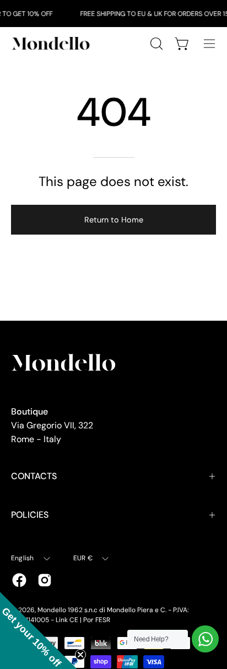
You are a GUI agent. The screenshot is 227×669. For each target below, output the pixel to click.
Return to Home (113, 220)
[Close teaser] (80, 654)
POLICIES (29, 515)
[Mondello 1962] (52, 43)
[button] (38, 630)
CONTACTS (34, 476)
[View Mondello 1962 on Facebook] (19, 580)
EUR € (83, 558)
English (22, 558)
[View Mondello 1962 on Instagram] (44, 580)
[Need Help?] (205, 638)
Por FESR (96, 619)
